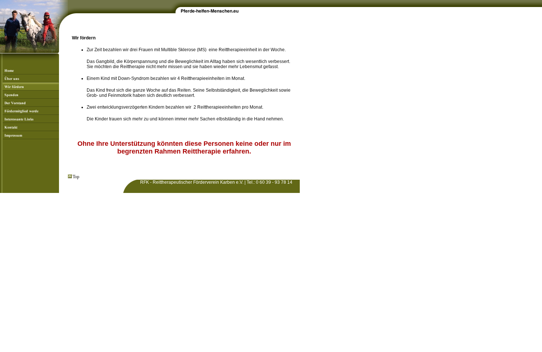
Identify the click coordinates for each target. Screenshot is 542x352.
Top (76, 176)
